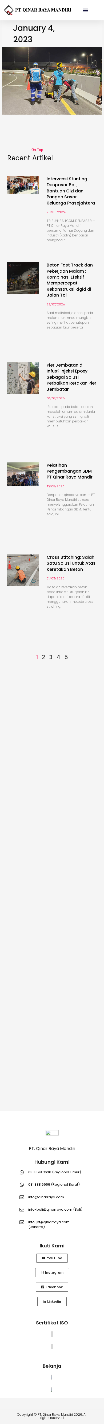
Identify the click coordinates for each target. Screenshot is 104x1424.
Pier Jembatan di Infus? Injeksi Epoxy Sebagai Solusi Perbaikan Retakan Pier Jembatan (71, 377)
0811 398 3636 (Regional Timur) (54, 1172)
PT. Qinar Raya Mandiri (52, 1148)
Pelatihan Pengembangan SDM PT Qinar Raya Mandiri (70, 471)
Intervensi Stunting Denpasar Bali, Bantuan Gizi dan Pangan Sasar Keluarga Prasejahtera (71, 191)
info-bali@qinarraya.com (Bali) (55, 1209)
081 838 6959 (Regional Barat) (54, 1184)
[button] (85, 10)
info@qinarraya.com (46, 1197)
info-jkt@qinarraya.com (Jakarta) (49, 1224)
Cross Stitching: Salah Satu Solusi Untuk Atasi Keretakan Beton (72, 563)
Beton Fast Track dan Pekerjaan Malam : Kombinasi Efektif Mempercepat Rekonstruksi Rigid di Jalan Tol (70, 280)
